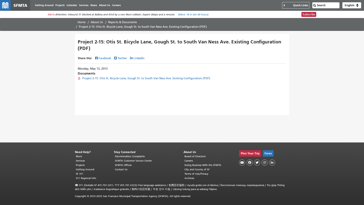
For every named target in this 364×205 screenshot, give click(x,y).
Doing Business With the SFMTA (202, 165)
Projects (80, 165)
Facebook (105, 58)
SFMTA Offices (123, 165)
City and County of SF (197, 169)
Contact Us (121, 169)
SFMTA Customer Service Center (133, 160)
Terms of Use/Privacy (196, 173)
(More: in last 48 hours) (193, 14)
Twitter (122, 58)
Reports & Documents (122, 22)
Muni (79, 156)
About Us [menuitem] (104, 5)
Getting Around (85, 169)
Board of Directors (195, 156)
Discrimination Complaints (130, 156)
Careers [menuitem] (116, 5)
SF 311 (79, 173)
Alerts (51, 14)
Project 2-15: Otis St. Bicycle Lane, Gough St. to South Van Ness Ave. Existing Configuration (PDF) (146, 78)
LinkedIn (138, 58)
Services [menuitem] (84, 5)
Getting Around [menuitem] (44, 5)
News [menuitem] (93, 5)
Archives (189, 178)
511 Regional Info (86, 178)
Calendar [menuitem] (72, 5)
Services (80, 160)
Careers (188, 160)
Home (82, 22)
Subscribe (309, 14)
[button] (351, 5)
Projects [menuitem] (60, 5)
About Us (97, 22)
